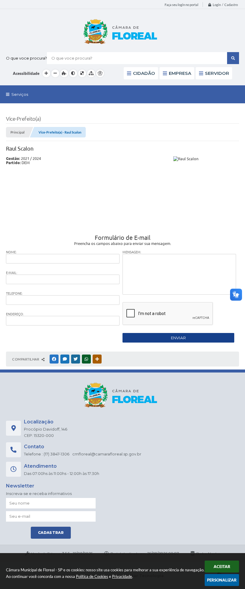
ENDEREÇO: (15, 314)
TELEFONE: (14, 293)
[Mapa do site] (91, 73)
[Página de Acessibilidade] (100, 73)
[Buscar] (233, 58)
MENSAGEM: (131, 252)
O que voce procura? (26, 58)
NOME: (11, 252)
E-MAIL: (11, 273)
